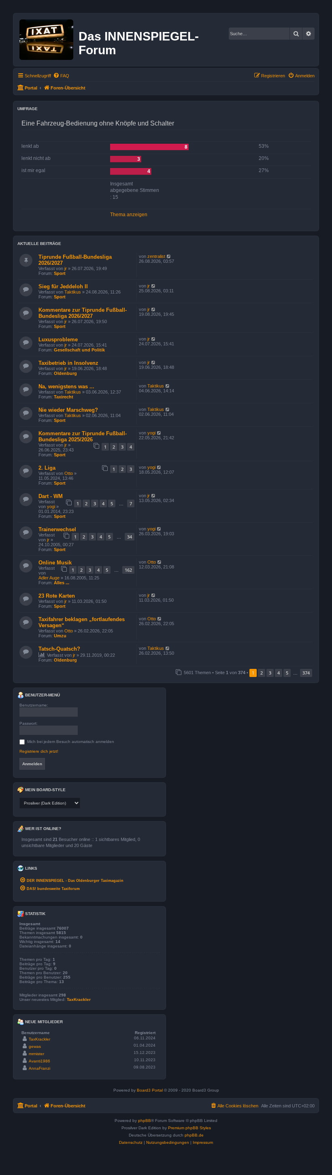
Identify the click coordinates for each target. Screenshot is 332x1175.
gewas (35, 1046)
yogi (151, 432)
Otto (68, 473)
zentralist (156, 256)
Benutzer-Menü (42, 695)
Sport (60, 273)
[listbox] (49, 803)
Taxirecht (63, 396)
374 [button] (306, 673)
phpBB (144, 1120)
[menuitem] (61, 76)
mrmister (36, 1054)
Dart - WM (50, 496)
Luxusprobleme (58, 339)
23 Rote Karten (56, 596)
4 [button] (278, 673)
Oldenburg (65, 373)
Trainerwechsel (57, 529)
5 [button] (287, 673)
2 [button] (261, 673)
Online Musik (55, 563)
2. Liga (46, 468)
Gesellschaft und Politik (79, 349)
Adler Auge (49, 577)
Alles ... (61, 582)
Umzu (60, 635)
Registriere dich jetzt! (38, 751)
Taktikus (72, 291)
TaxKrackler (79, 999)
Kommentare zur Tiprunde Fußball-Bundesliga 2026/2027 (82, 313)
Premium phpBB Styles (189, 1128)
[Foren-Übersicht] (47, 38)
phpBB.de (194, 1135)
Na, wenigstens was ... (66, 386)
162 (128, 570)
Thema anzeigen (128, 214)
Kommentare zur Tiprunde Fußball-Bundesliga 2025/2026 (82, 436)
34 (129, 537)
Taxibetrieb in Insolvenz (68, 363)
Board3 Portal (150, 1090)
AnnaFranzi (39, 1068)
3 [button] (270, 673)
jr (65, 268)
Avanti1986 (39, 1061)
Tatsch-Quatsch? (59, 649)
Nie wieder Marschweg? (68, 410)
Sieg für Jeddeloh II (63, 286)
